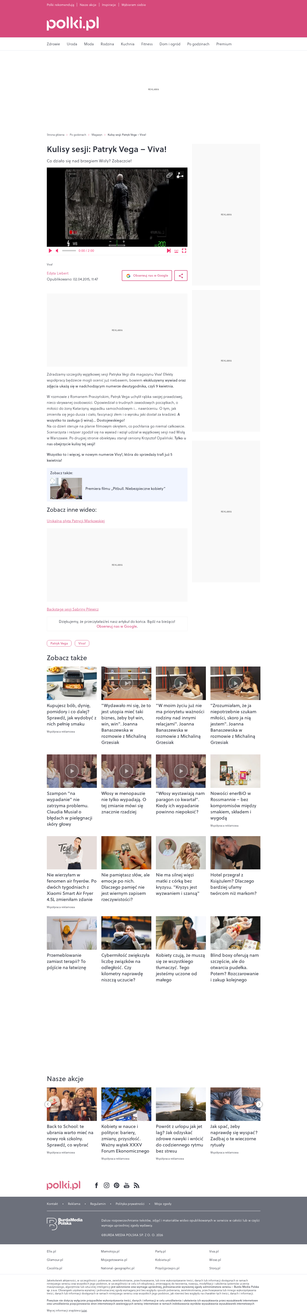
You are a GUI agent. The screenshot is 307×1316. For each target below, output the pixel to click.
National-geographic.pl (118, 1268)
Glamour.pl (55, 1259)
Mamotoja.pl (110, 1251)
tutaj (84, 1310)
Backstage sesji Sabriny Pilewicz (73, 609)
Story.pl (214, 1268)
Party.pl (160, 1251)
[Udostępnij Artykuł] (180, 275)
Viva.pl (214, 1251)
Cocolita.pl (54, 1268)
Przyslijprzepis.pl (167, 1268)
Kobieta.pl (162, 1259)
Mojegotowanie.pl (114, 1259)
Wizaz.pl (215, 1259)
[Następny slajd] (259, 1104)
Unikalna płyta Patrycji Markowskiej (76, 520)
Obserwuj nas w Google (150, 275)
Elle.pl (51, 1251)
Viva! (82, 643)
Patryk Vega (59, 643)
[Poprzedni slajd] (48, 1104)
